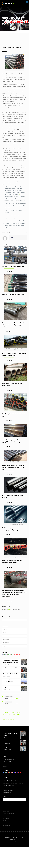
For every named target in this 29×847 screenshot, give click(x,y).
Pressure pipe (6, 642)
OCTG (4, 632)
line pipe (20, 194)
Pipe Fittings (5, 629)
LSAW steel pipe (18, 698)
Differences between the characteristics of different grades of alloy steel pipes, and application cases (14, 325)
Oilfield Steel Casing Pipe (8, 813)
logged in (10, 609)
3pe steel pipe (6, 820)
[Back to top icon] (14, 834)
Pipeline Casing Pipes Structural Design (13, 294)
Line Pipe (6, 114)
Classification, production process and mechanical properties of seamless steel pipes (13, 467)
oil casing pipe (6, 811)
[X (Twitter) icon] (13, 842)
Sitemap (5, 766)
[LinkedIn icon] (15, 842)
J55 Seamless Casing (7, 823)
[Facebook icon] (11, 842)
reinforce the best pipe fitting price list (13, 266)
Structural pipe (6, 639)
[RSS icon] (17, 842)
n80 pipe (5, 816)
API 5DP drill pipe (6, 825)
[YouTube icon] (14, 842)
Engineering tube (6, 645)
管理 (12, 237)
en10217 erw (6, 818)
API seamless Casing (7, 808)
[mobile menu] (27, 2)
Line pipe (5, 636)
